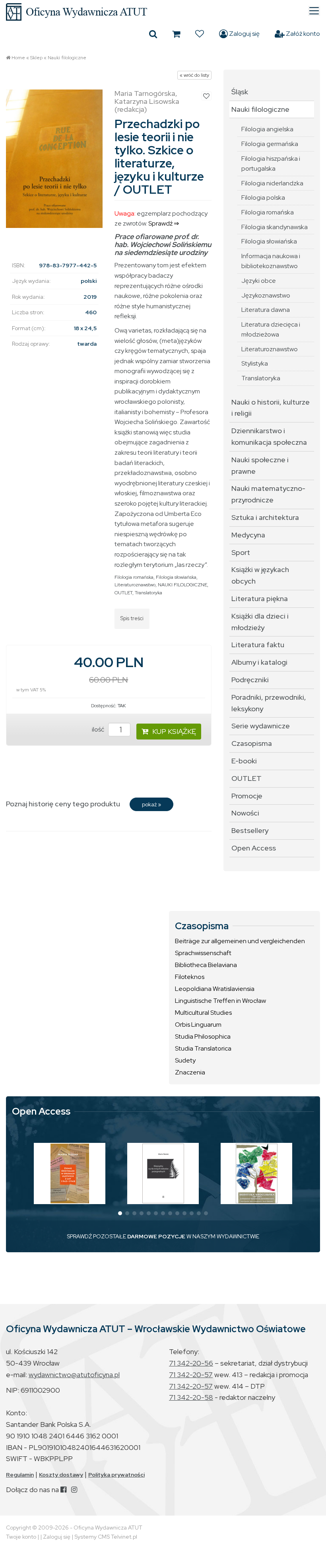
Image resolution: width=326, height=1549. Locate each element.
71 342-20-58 (191, 1397)
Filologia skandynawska (274, 227)
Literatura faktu (257, 644)
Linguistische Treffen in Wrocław (220, 1000)
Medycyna (248, 534)
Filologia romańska (133, 577)
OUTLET (123, 593)
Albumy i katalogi (259, 662)
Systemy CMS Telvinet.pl (105, 1536)
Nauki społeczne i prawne (260, 465)
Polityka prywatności (116, 1474)
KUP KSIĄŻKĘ (174, 731)
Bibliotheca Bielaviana (206, 965)
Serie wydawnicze (260, 725)
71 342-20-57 (191, 1374)
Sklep (36, 57)
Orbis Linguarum (198, 1024)
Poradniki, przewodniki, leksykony (268, 703)
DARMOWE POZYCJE (156, 1236)
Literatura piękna (259, 598)
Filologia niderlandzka (272, 183)
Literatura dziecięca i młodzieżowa (270, 329)
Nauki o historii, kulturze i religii (270, 407)
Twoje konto (21, 1536)
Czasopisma (251, 743)
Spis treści (132, 618)
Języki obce (258, 280)
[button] (120, 1213)
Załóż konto (302, 33)
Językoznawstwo (265, 295)
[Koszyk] (176, 33)
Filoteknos (189, 977)
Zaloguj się (244, 33)
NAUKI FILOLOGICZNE (182, 585)
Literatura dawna (265, 310)
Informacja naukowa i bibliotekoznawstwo (270, 261)
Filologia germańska (269, 144)
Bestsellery (249, 830)
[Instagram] (74, 1489)
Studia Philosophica (203, 1036)
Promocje (246, 795)
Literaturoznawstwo (134, 585)
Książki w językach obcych (260, 575)
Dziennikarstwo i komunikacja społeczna (269, 436)
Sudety (185, 1060)
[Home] (163, 12)
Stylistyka (254, 363)
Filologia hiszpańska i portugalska (270, 163)
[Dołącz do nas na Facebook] (63, 1489)
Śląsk (239, 91)
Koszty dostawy (61, 1474)
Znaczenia (190, 1072)
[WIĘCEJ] (70, 1173)
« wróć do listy (194, 75)
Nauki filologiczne (67, 57)
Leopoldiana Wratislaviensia (214, 989)
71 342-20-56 (191, 1363)
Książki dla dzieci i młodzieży (260, 621)
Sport (240, 552)
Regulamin (20, 1474)
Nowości (245, 812)
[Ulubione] (199, 33)
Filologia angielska (267, 129)
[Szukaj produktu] (153, 33)
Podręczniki (250, 679)
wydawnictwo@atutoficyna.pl (74, 1374)
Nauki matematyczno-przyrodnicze (268, 494)
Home (18, 57)
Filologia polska (263, 197)
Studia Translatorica (203, 1048)
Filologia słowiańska (176, 577)
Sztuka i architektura (265, 517)
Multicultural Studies (203, 1012)
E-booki (244, 760)
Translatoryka (148, 593)
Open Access (253, 847)
